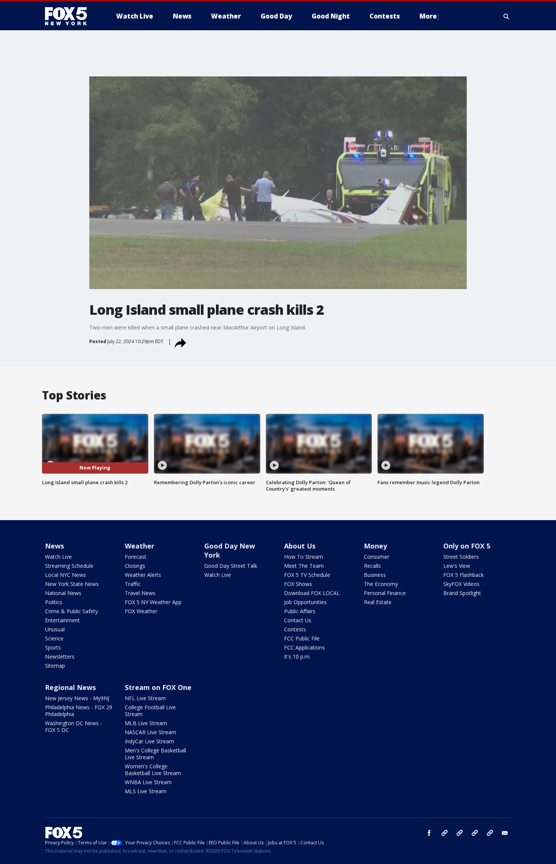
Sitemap (55, 665)
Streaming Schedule (69, 565)
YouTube (475, 833)
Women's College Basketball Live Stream (153, 770)
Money (375, 545)
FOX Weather (141, 611)
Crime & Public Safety (71, 611)
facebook (429, 833)
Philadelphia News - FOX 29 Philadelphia (78, 711)
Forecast (135, 556)
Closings (135, 565)
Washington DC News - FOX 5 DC (73, 726)
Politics (53, 602)
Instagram (444, 833)
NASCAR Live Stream (150, 732)
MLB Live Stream (146, 723)
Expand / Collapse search (506, 16)
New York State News (72, 583)
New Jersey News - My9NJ (77, 698)
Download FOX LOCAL (312, 593)
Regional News (70, 687)
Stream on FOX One (158, 687)
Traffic (133, 583)
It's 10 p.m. (297, 656)
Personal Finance (385, 593)
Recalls (372, 565)
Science (54, 638)
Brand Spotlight (462, 593)
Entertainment (62, 620)
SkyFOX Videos (461, 583)
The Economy (381, 583)
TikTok (459, 833)
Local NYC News (65, 574)
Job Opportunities (305, 602)
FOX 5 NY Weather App (153, 602)
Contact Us (297, 620)
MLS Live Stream (145, 791)
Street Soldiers (461, 556)
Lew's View (456, 565)
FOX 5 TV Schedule (307, 574)
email (505, 833)
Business (375, 574)
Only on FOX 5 (466, 545)
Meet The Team (304, 565)
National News (63, 593)
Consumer (376, 556)
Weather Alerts (143, 574)
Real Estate (377, 602)
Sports (53, 647)
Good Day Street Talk (230, 565)
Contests (295, 629)
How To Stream (303, 556)
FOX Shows (298, 583)
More (428, 16)
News (54, 545)
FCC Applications (304, 647)
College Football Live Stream (150, 711)
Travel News (140, 593)
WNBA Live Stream (148, 782)
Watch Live (58, 556)
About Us (299, 545)
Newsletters (60, 656)
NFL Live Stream (145, 698)
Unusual (55, 629)
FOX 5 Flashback (463, 574)
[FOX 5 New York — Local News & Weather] (70, 16)
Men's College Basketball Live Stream (155, 754)
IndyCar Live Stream (149, 741)
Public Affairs (299, 611)
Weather (139, 545)
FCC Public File (302, 638)
